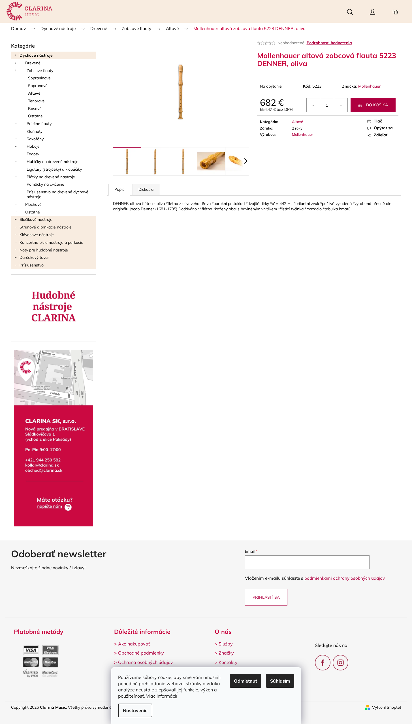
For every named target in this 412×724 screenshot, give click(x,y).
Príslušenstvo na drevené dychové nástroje (57, 194)
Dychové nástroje (36, 55)
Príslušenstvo (32, 265)
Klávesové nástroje (37, 234)
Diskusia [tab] (145, 189)
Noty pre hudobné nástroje (44, 250)
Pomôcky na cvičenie (45, 184)
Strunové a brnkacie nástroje (46, 227)
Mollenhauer (369, 86)
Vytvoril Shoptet (386, 707)
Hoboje (33, 146)
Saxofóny (35, 138)
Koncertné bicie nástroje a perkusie (51, 242)
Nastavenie (135, 710)
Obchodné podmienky (141, 653)
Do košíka (377, 104)
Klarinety (34, 131)
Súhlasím (280, 681)
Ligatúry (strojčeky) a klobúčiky (54, 169)
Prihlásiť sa (266, 597)
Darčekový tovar (34, 257)
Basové (35, 108)
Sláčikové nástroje (36, 219)
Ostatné (35, 115)
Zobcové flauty (40, 70)
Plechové (33, 204)
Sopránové (38, 85)
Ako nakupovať (134, 644)
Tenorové (36, 100)
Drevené (32, 62)
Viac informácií (161, 696)
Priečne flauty (39, 123)
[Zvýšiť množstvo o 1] (340, 105)
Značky (226, 653)
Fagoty (33, 153)
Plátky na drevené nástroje (51, 176)
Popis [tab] (119, 189)
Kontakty (228, 662)
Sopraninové (39, 78)
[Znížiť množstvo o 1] (313, 105)
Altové (34, 93)
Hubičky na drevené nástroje (52, 161)
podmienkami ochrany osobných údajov (344, 578)
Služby (226, 644)
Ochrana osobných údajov (145, 662)
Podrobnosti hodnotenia (329, 42)
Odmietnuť (245, 681)
